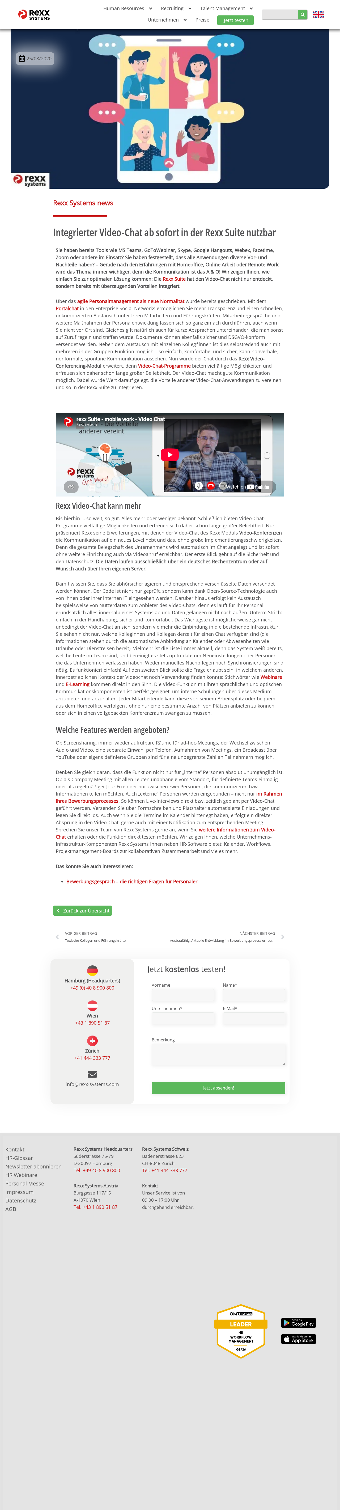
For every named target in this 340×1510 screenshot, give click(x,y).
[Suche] (302, 14)
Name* (230, 985)
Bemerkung (163, 1040)
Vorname (161, 985)
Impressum (19, 1192)
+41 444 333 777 (92, 1058)
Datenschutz (20, 1200)
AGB (10, 1209)
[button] (127, 8)
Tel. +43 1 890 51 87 (95, 1207)
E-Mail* (230, 1008)
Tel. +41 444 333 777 (164, 1170)
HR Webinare (21, 1175)
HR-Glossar (19, 1158)
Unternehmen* (167, 1008)
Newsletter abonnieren (33, 1166)
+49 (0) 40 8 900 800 (92, 988)
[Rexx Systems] (240, 1331)
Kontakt (14, 1149)
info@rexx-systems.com (92, 1084)
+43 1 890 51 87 (92, 1023)
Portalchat (67, 308)
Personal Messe (24, 1183)
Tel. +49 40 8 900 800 (97, 1170)
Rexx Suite (174, 279)
